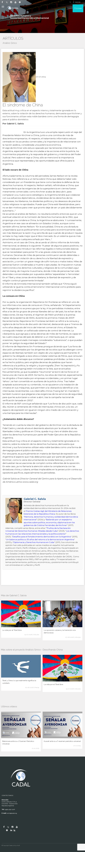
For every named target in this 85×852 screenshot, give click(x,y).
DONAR (79, 8)
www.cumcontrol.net (4, 766)
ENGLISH (78, 2)
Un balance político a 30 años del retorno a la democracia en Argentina (40, 539)
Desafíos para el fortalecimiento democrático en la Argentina (41, 537)
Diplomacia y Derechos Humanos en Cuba (33, 542)
